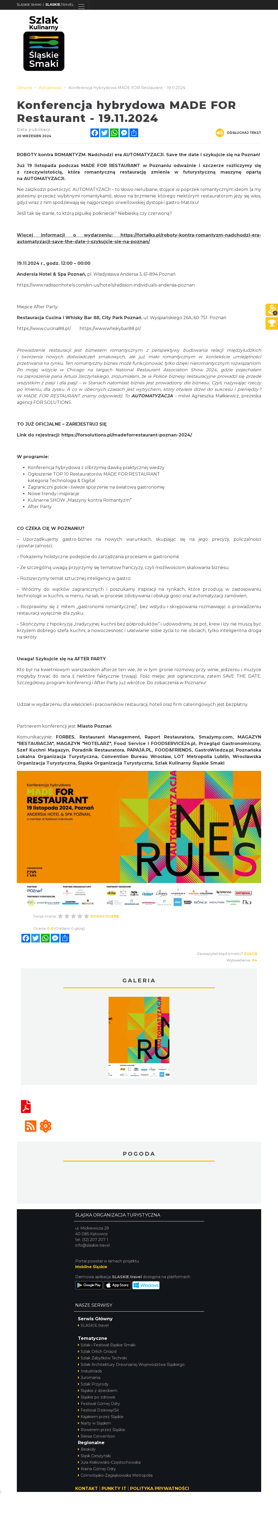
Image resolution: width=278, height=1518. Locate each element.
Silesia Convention (98, 1436)
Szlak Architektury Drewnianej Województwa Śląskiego (133, 1364)
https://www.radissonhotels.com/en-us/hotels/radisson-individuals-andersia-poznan (106, 285)
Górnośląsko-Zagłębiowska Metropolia (117, 1475)
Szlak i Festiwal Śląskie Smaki (108, 1345)
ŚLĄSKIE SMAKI (29, 4)
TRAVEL (59, 4)
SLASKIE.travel (95, 1325)
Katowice (139, 1183)
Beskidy (88, 1449)
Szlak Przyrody (95, 1384)
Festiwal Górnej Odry (100, 1403)
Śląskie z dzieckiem (99, 1390)
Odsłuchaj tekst (244, 133)
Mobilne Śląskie (91, 1266)
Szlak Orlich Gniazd (98, 1351)
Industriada (91, 1371)
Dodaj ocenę (104, 916)
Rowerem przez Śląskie (103, 1429)
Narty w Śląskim (96, 1423)
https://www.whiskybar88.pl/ (110, 328)
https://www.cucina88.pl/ (44, 328)
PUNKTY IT (114, 1488)
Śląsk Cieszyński (96, 1455)
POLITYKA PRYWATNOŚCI (159, 1488)
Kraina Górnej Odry (98, 1468)
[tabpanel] (139, 1039)
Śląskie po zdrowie (98, 1397)
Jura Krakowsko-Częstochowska (111, 1462)
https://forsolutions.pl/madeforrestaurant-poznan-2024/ (126, 435)
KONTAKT (86, 1488)
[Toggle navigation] (81, 6)
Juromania (90, 1377)
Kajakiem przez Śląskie (102, 1416)
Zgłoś (250, 953)
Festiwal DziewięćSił (100, 1410)
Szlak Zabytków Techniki (104, 1358)
